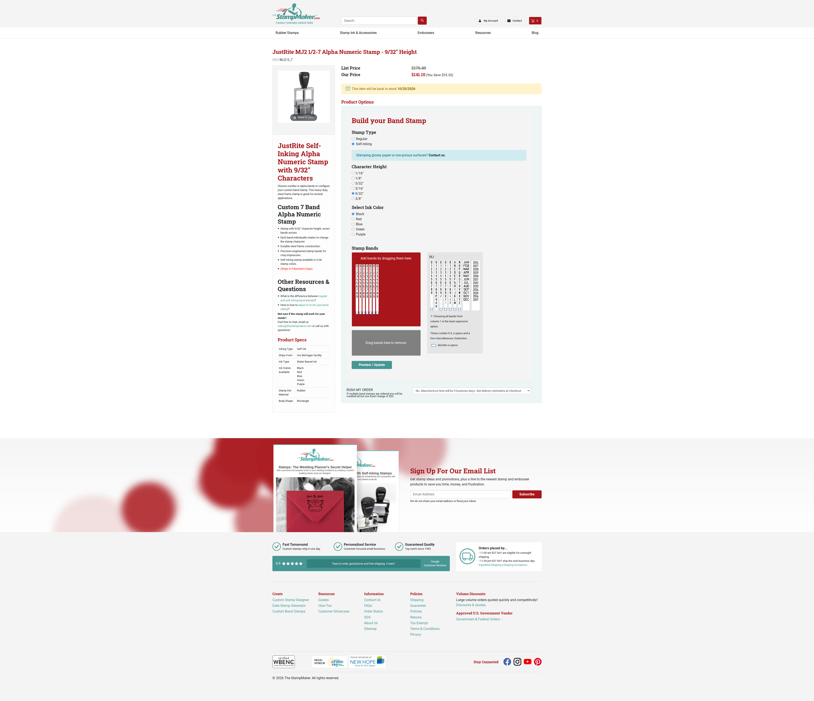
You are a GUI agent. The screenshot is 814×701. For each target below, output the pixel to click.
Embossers (426, 33)
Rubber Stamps (287, 33)
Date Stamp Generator (289, 606)
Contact (517, 20)
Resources (483, 33)
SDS (367, 617)
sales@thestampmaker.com (295, 326)
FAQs (368, 606)
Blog (535, 33)
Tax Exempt (419, 623)
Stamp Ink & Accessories (358, 33)
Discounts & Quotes (471, 605)
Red (359, 219)
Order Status (373, 611)
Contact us (437, 155)
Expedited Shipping (490, 564)
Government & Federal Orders (478, 619)
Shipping (417, 600)
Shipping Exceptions (515, 564)
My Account (491, 20)
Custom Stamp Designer (290, 600)
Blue (359, 224)
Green (360, 229)
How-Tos (325, 606)
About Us (371, 623)
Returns (416, 617)
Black (360, 214)
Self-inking (364, 144)
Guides (323, 600)
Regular (361, 139)
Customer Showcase (333, 611)
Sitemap (370, 629)
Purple (360, 234)
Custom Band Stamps (288, 611)
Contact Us (372, 600)
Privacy (415, 634)
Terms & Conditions (424, 629)
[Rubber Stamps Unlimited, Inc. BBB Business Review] (304, 662)
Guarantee (418, 606)
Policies (416, 611)
